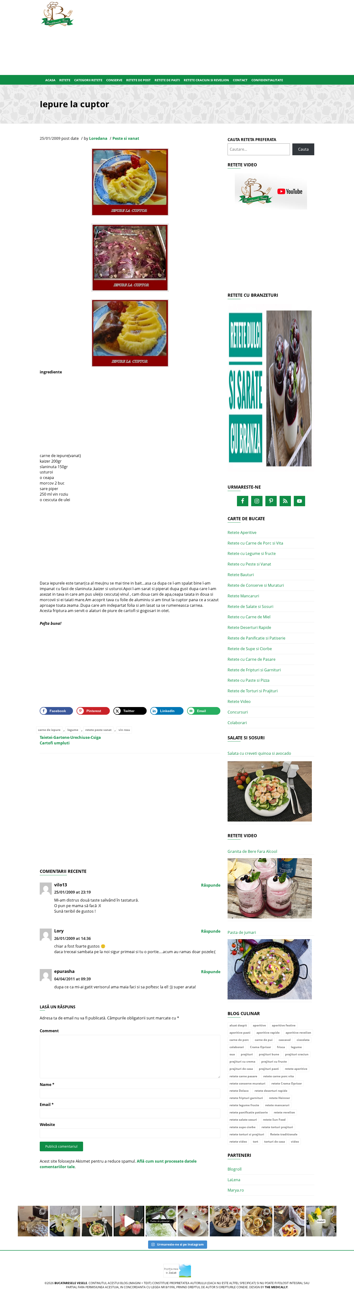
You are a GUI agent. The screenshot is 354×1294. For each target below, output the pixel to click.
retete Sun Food (274, 1120)
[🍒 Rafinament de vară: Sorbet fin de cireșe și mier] (33, 1221)
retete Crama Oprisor (286, 1083)
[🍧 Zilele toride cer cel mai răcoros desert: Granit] (321, 1221)
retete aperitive (296, 1069)
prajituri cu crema (242, 1061)
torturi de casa (274, 1141)
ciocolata (303, 1040)
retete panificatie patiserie (248, 1112)
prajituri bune (269, 1054)
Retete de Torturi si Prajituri (253, 691)
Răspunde (210, 885)
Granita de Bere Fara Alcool (252, 851)
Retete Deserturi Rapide (249, 627)
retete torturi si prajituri (246, 1134)
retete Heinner (279, 1098)
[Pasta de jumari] (270, 969)
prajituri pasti (269, 1069)
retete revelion (284, 1112)
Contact (240, 80)
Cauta (303, 149)
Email (47, 1104)
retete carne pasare (243, 1076)
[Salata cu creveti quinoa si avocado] (270, 791)
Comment (49, 1030)
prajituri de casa (241, 1069)
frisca (281, 1047)
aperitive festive (283, 1025)
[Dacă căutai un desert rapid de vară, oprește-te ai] (225, 1221)
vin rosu (124, 730)
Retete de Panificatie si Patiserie (256, 638)
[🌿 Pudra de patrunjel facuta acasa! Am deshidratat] (161, 1221)
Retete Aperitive (242, 532)
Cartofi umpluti (55, 743)
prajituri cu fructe (274, 1061)
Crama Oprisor (260, 1047)
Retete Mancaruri (243, 596)
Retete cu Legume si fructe (252, 553)
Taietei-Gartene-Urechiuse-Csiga (70, 737)
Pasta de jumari (242, 932)
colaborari (236, 1047)
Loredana (98, 138)
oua (232, 1054)
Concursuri (238, 712)
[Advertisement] (200, 36)
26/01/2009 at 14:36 (72, 938)
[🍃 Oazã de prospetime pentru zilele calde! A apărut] (65, 1221)
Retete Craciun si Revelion (206, 80)
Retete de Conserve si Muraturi (256, 585)
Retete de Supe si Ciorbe (250, 648)
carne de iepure (49, 730)
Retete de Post (138, 80)
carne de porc (239, 1040)
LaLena (234, 1179)
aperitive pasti (239, 1033)
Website (47, 1124)
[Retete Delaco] (271, 391)
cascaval (285, 1040)
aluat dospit (238, 1025)
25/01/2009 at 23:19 (72, 892)
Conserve (114, 80)
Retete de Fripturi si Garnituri (254, 670)
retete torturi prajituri (277, 1127)
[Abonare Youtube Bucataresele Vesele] (271, 191)
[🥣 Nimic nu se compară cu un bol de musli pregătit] (289, 1221)
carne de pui (264, 1040)
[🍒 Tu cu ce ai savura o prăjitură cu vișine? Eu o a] (193, 1221)
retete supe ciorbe (242, 1127)
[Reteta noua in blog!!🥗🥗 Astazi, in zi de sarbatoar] (97, 1221)
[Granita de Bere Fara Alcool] (270, 888)
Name (47, 1084)
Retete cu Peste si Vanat (249, 564)
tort (255, 1141)
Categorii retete (88, 80)
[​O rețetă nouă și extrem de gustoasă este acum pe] (257, 1221)
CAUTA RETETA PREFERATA (252, 139)
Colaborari (237, 722)
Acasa (50, 80)
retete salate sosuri (243, 1120)
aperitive (259, 1025)
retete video (238, 1141)
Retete (64, 80)
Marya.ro (236, 1190)
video (295, 1141)
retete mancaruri (277, 1105)
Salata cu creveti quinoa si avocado (259, 753)
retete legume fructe (244, 1105)
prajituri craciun (296, 1054)
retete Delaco (239, 1091)
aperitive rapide (268, 1033)
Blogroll (235, 1169)
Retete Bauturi (241, 574)
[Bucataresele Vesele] (57, 13)
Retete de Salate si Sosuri (250, 606)
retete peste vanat (98, 730)
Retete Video (239, 701)
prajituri (247, 1054)
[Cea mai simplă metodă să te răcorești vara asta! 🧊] (129, 1221)
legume (72, 730)
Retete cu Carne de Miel (249, 617)
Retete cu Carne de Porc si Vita (255, 543)
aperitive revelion (298, 1033)
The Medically (276, 1287)
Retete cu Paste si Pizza (248, 680)
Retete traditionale (283, 1134)
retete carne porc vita (278, 1076)
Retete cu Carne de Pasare (251, 659)
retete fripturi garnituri (246, 1098)
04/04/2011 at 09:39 (72, 979)
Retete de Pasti (167, 80)
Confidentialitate (267, 80)
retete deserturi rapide (271, 1091)
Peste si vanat (125, 138)
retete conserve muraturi (247, 1083)
